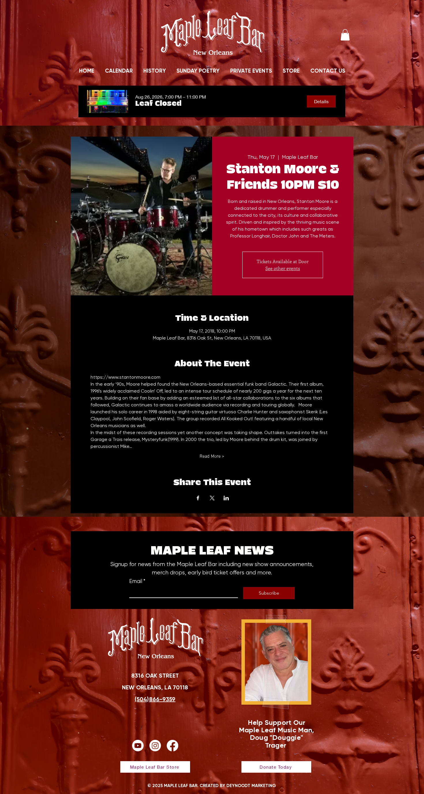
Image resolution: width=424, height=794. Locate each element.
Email (137, 581)
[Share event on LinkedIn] (226, 498)
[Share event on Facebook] (198, 498)
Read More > (212, 456)
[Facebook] (172, 745)
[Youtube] (138, 745)
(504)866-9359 (155, 699)
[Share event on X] (212, 498)
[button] (345, 34)
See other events (282, 268)
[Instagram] (155, 745)
